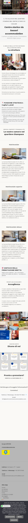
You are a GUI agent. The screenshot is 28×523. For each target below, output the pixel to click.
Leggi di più (14, 520)
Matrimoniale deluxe (14, 227)
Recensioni (5, 491)
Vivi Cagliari (5, 496)
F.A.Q (3, 492)
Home (3, 487)
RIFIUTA (20, 516)
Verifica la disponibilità (13, 378)
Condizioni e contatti (7, 494)
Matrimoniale (14, 145)
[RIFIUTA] (26, 512)
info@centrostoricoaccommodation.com (14, 399)
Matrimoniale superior (14, 187)
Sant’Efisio (6, 498)
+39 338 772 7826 (19, 395)
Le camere (5, 489)
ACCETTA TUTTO (10, 516)
